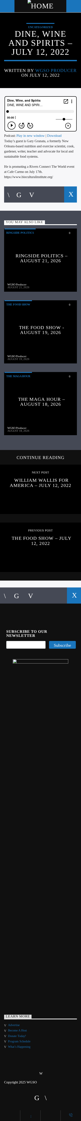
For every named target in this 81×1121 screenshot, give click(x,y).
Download (54, 135)
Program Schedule (19, 1041)
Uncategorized (40, 27)
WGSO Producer (56, 70)
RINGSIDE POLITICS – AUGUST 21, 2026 (42, 258)
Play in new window (30, 135)
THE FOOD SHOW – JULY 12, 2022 (41, 540)
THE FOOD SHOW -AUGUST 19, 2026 (41, 330)
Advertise (14, 1025)
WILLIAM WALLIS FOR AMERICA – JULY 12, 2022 (40, 482)
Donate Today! (17, 1036)
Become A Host (17, 1030)
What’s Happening (19, 1046)
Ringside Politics (20, 232)
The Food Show (18, 304)
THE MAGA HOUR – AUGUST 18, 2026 (41, 402)
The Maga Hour (18, 376)
